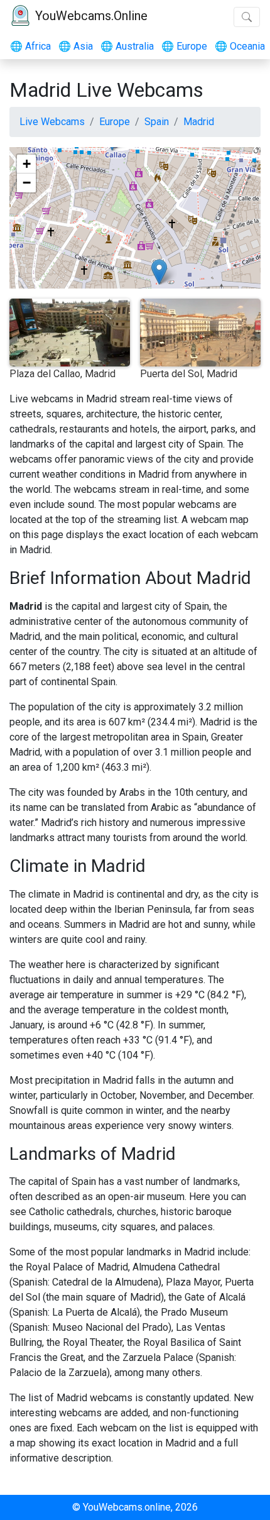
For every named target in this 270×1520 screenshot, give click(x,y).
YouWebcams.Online (91, 15)
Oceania (240, 46)
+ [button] (27, 164)
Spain (156, 122)
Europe (184, 46)
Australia (127, 46)
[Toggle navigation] (247, 17)
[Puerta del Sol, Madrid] (159, 272)
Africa (30, 46)
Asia (75, 46)
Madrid (198, 122)
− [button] (27, 182)
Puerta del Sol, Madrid (188, 374)
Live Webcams (52, 122)
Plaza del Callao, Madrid (62, 374)
